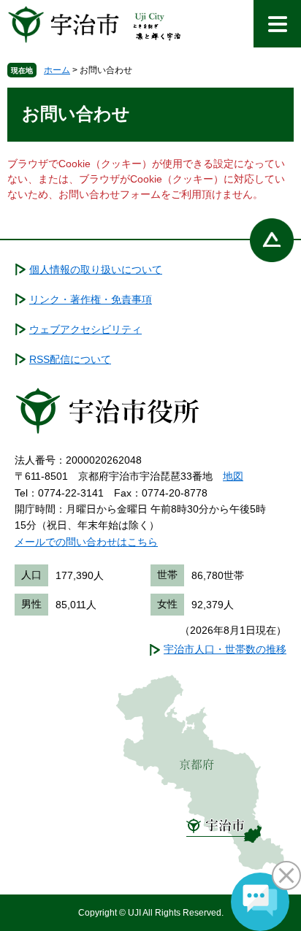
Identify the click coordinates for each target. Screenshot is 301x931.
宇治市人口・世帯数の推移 (225, 649)
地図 (233, 476)
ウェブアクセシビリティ (85, 329)
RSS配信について (70, 359)
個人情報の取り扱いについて (95, 269)
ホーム (57, 70)
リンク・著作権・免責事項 (90, 299)
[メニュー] (277, 23)
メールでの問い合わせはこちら (86, 542)
